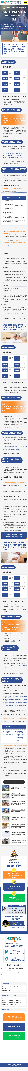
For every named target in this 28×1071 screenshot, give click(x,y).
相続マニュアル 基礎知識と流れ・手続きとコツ (11, 1000)
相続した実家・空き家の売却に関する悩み (10, 986)
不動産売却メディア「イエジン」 (18, 927)
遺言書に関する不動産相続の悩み (8, 990)
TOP (2, 7)
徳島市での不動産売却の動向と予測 (9, 1004)
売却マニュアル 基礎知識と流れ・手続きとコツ (11, 1002)
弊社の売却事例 (5, 1009)
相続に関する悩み (5, 988)
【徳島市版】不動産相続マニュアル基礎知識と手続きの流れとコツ (14, 535)
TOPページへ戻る (13, 782)
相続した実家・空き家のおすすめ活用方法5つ (11, 998)
